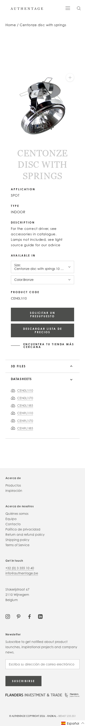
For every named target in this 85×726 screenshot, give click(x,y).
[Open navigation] (68, 8)
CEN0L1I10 (25, 390)
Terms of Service (17, 545)
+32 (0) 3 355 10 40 (19, 568)
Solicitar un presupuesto (42, 314)
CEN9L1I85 (25, 428)
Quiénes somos (16, 513)
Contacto (13, 524)
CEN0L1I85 (25, 405)
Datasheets (21, 379)
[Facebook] (29, 616)
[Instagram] (7, 616)
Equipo (11, 519)
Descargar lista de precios (42, 330)
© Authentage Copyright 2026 (27, 716)
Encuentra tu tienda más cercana (48, 345)
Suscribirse (23, 681)
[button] (73, 723)
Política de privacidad (22, 529)
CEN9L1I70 (25, 421)
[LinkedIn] (40, 616)
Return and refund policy (25, 534)
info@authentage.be (21, 573)
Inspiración (13, 490)
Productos (13, 485)
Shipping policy (17, 540)
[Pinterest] (18, 616)
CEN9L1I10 (25, 413)
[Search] (79, 8)
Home (10, 25)
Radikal (51, 716)
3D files (18, 366)
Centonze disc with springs (43, 25)
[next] (10, 146)
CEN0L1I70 (25, 398)
